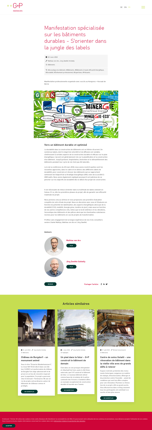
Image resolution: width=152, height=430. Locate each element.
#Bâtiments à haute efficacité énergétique (89, 70)
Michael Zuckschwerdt (119, 350)
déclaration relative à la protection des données (69, 421)
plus (71, 245)
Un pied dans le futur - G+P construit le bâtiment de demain (75, 360)
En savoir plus (29, 391)
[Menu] (143, 7)
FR (129, 7)
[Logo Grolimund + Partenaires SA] (14, 5)
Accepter (9, 425)
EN (125, 7)
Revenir (50, 284)
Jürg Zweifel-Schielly (67, 61)
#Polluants (86, 72)
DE (121, 7)
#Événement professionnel (63, 72)
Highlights (65, 352)
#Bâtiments (70, 70)
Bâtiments (51, 65)
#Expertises (78, 72)
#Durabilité (49, 72)
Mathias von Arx (53, 61)
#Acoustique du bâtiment (56, 70)
